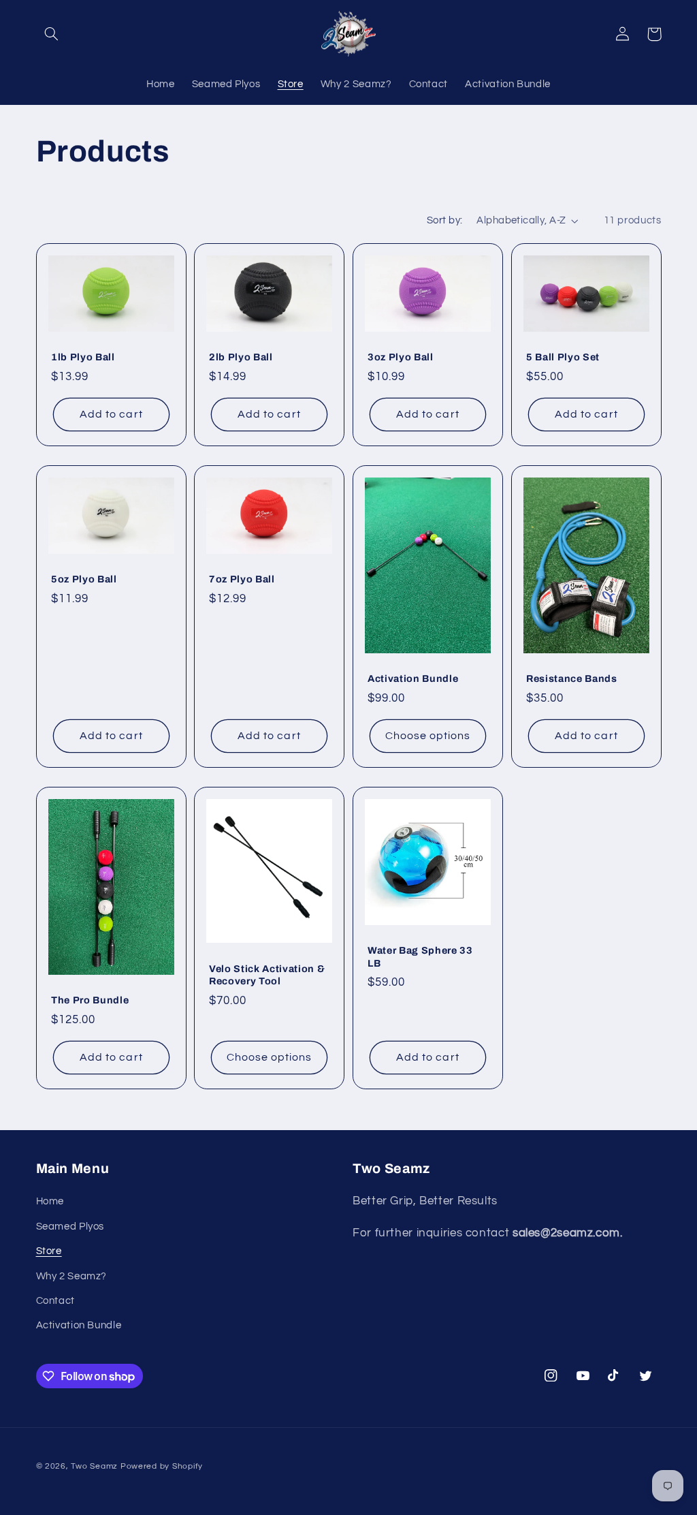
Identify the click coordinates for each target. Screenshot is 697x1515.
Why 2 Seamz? (72, 1276)
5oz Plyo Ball (84, 579)
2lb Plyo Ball (241, 357)
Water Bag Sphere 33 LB (420, 956)
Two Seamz (94, 1466)
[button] (51, 34)
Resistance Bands (571, 678)
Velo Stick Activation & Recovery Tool (267, 974)
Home (50, 1201)
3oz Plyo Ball (401, 357)
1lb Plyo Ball (83, 357)
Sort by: (444, 220)
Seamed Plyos (70, 1226)
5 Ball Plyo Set (563, 357)
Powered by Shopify (161, 1466)
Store (49, 1251)
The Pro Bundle (90, 1000)
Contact (55, 1301)
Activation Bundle (413, 678)
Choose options (428, 735)
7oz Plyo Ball (242, 579)
